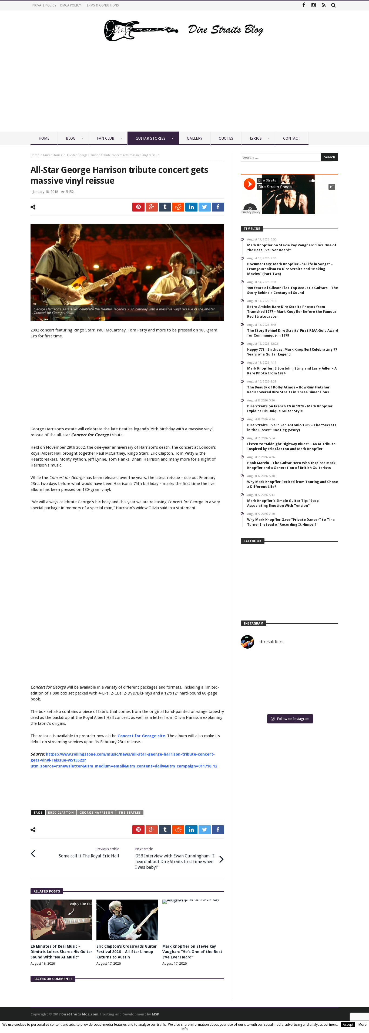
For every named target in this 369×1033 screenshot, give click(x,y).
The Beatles (130, 812)
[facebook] (218, 207)
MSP (155, 1014)
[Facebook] (303, 6)
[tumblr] (165, 207)
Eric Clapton (61, 812)
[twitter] (205, 207)
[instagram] (313, 6)
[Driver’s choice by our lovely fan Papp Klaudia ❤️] (289, 682)
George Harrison (96, 812)
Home (35, 155)
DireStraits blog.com (79, 1014)
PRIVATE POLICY (44, 5)
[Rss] (323, 6)
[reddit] (178, 207)
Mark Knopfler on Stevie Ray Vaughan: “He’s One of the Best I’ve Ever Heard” (192, 951)
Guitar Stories (52, 155)
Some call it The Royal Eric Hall (89, 852)
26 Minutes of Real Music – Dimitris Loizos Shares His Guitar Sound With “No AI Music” (61, 951)
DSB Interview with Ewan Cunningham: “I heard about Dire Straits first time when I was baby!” (174, 858)
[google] (152, 207)
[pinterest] (138, 207)
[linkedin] (191, 207)
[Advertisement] (184, 91)
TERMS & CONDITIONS (102, 5)
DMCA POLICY (70, 5)
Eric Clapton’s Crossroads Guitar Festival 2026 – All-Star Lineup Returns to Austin (126, 951)
